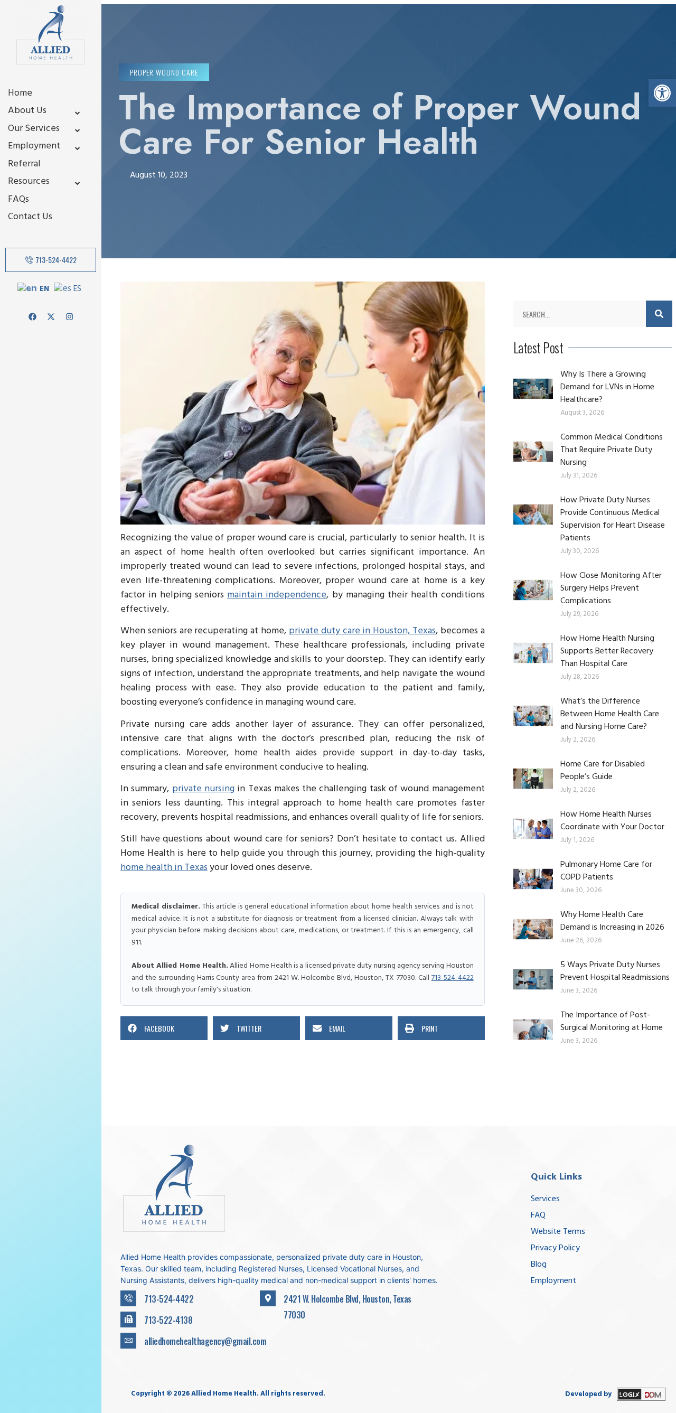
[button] (662, 93)
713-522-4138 (168, 1320)
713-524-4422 (452, 978)
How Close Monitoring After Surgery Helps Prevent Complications (611, 589)
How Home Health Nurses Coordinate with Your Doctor (612, 821)
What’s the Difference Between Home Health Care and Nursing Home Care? (609, 714)
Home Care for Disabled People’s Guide (602, 771)
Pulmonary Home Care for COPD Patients (606, 871)
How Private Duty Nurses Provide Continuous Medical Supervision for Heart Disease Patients (612, 520)
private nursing (203, 790)
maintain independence (276, 596)
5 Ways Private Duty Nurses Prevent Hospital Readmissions (615, 972)
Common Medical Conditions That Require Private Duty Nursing (611, 450)
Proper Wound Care (164, 72)
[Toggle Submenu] (77, 111)
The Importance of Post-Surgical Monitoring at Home (611, 1022)
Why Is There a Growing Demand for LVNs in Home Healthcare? (607, 387)
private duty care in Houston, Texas (362, 632)
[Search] (659, 314)
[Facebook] (32, 316)
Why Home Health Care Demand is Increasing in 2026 (612, 921)
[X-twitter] (51, 316)
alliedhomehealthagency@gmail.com (205, 1341)
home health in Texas (164, 868)
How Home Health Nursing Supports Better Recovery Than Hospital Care (607, 651)
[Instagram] (69, 316)
